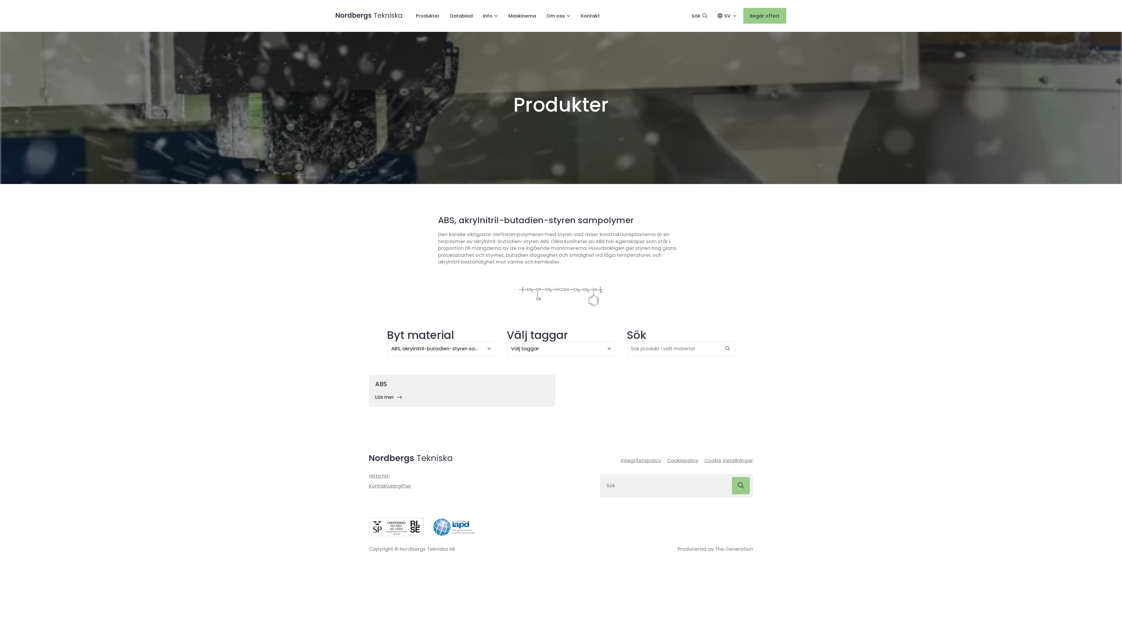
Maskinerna (522, 15)
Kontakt (590, 15)
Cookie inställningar (728, 460)
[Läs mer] (462, 391)
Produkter (427, 15)
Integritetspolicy (641, 460)
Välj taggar (537, 335)
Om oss (555, 15)
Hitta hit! (379, 475)
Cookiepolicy (682, 460)
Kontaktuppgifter (390, 485)
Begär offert (765, 15)
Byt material (420, 335)
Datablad (461, 15)
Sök (636, 335)
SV (727, 15)
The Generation (734, 548)
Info (487, 15)
